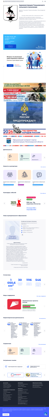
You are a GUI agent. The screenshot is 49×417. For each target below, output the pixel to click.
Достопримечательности (7, 394)
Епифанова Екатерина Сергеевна (29, 221)
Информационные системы (23, 400)
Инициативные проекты (37, 387)
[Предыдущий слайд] (3, 66)
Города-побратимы (6, 395)
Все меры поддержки (41, 296)
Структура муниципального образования (23, 390)
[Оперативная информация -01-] (9, 174)
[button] (44, 157)
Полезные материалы (7, 386)
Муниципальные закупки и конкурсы (22, 399)
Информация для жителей (8, 184)
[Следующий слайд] (45, 66)
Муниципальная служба (22, 391)
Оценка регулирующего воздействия (22, 397)
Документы (20, 394)
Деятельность (20, 382)
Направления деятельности (23, 384)
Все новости (43, 166)
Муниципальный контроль (22, 401)
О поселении (5, 400)
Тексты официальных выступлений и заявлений (22, 403)
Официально (20, 388)
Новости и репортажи (7, 385)
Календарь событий (6, 384)
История (4, 393)
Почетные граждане (6, 392)
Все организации (42, 344)
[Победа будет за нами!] (24, 96)
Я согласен (6, 414)
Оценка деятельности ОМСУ (38, 384)
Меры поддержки (21, 385)
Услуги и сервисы (6, 387)
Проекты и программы (22, 386)
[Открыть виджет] (46, 414)
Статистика (20, 395)
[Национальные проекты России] (14, 304)
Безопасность (21, 184)
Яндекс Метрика (22, 408)
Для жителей (5, 382)
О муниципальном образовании (9, 389)
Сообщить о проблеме (10, 46)
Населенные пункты (6, 398)
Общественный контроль (37, 382)
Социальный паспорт (7, 399)
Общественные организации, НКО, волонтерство (38, 386)
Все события (43, 193)
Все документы (42, 318)
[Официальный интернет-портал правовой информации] (33, 375)
